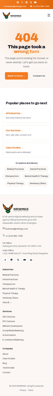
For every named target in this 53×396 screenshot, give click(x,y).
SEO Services (9, 317)
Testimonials (8, 368)
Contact (6, 372)
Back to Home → (16, 76)
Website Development (13, 326)
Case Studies (9, 359)
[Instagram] (22, 2)
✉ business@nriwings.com (15, 6)
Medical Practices (15, 169)
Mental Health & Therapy (36, 176)
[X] (31, 2)
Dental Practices (38, 169)
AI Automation (9, 335)
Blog (5, 363)
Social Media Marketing (13, 331)
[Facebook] (18, 2)
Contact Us (39, 76)
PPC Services (9, 321)
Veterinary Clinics (38, 183)
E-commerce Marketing (13, 340)
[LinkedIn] (26, 2)
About (5, 354)
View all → (7, 302)
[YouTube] (35, 2)
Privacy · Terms (26, 390)
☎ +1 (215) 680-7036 (39, 6)
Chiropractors (12, 176)
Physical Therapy (15, 183)
